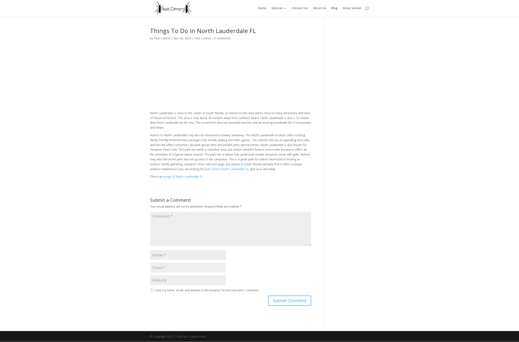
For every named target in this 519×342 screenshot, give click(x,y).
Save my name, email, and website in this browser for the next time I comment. (207, 290)
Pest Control (162, 38)
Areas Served (352, 8)
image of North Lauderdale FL (183, 176)
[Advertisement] (230, 74)
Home (262, 8)
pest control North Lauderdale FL (227, 169)
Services (277, 8)
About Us (319, 8)
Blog (334, 8)
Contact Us (300, 8)
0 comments (222, 38)
